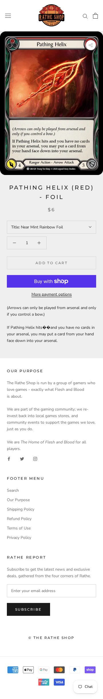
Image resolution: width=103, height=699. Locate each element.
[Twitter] (22, 458)
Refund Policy (19, 518)
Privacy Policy (19, 537)
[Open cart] (95, 16)
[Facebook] (9, 458)
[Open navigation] (8, 16)
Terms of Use (19, 528)
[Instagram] (35, 458)
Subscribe (28, 609)
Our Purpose (18, 500)
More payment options (51, 294)
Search (13, 490)
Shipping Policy (20, 509)
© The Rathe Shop (51, 638)
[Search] (85, 15)
